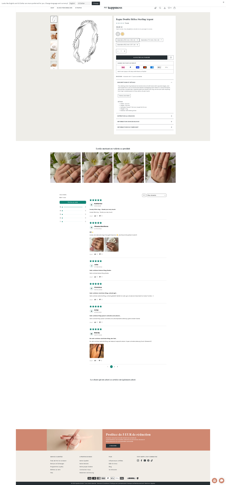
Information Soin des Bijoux (128, 121)
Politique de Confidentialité (118, 483)
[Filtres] (144, 195)
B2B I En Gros (113, 464)
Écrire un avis (73, 202)
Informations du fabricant (128, 127)
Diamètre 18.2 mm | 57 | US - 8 (127, 45)
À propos (78, 8)
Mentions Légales (150, 483)
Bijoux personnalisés (64, 8)
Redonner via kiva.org (87, 473)
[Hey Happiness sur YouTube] (145, 460)
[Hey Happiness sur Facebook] (141, 460)
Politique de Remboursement (135, 483)
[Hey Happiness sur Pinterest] (148, 460)
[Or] (123, 34)
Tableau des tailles (124, 96)
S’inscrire (113, 446)
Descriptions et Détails (126, 82)
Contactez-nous (85, 470)
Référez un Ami (55, 470)
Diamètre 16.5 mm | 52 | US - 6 (127, 40)
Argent (118, 34)
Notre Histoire (84, 464)
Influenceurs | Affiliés (116, 461)
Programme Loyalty (56, 467)
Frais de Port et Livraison (58, 461)
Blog (110, 467)
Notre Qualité (84, 461)
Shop (52, 8)
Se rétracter (113, 470)
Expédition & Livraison (126, 116)
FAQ (51, 473)
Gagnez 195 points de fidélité (127, 63)
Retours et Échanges (57, 464)
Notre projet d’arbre (86, 467)
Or (122, 34)
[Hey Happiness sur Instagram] (138, 460)
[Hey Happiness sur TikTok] (152, 460)
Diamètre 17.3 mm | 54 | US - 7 (151, 40)
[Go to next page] (118, 366)
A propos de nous (86, 456)
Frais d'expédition (128, 29)
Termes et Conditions (103, 483)
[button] (120, 23)
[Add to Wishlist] (171, 57)
